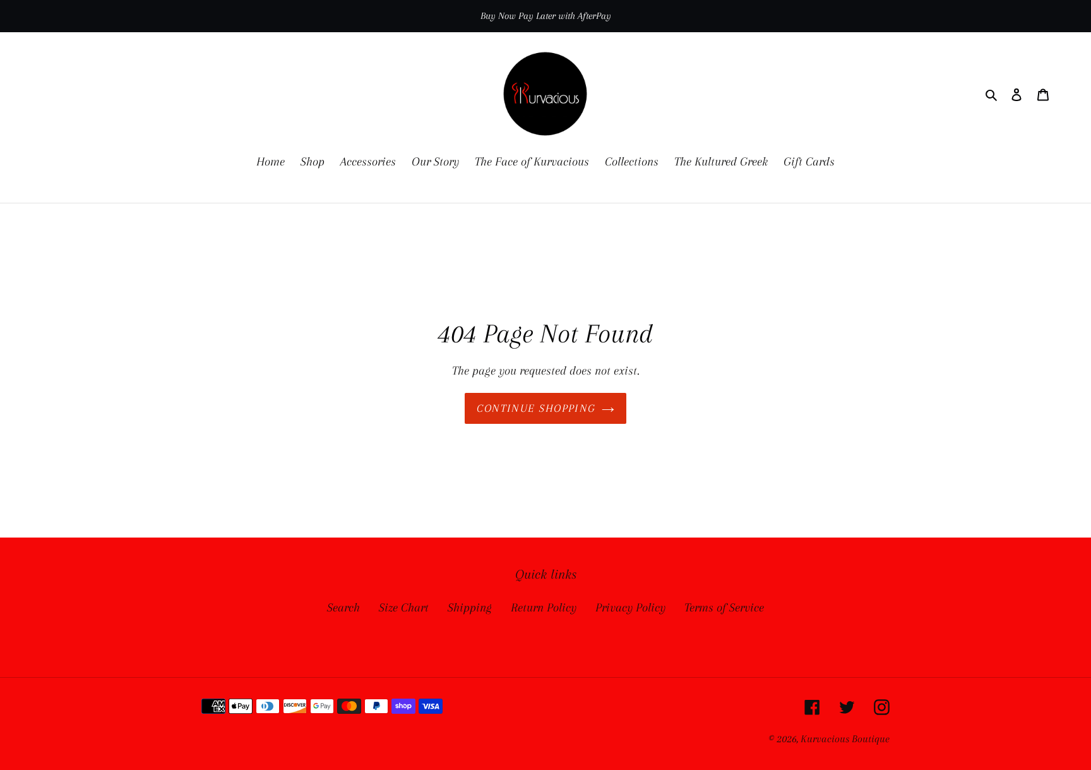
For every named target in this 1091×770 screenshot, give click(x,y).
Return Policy (543, 608)
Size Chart (404, 608)
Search (343, 608)
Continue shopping (536, 408)
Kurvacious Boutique (845, 739)
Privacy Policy (630, 608)
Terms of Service (724, 608)
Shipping (470, 608)
